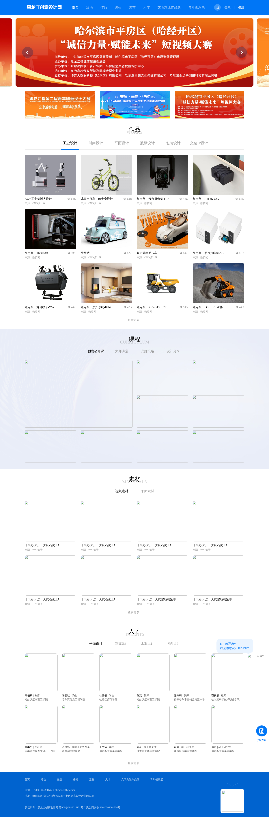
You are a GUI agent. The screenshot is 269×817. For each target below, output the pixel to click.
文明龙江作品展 (169, 7)
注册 (241, 7)
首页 (75, 7)
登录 (227, 7)
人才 (146, 7)
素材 (132, 7)
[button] (28, 52)
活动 (89, 7)
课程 (118, 7)
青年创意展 (196, 7)
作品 (103, 7)
